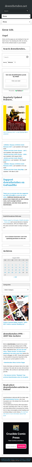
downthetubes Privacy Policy (10, 459)
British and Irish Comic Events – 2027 (15, 150)
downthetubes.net (16, 6)
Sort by (5, 62)
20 (16, 270)
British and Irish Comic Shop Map (14, 169)
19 (12, 270)
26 (12, 272)
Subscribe (16, 85)
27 (16, 272)
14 (19, 267)
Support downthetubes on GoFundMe (13, 182)
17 (5, 270)
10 (5, 267)
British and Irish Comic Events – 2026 (15, 154)
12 (12, 267)
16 (27, 267)
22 (23, 270)
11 (9, 267)
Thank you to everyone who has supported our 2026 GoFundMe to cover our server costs (15, 195)
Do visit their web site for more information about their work (15, 413)
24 (5, 272)
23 (27, 270)
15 (23, 267)
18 (9, 270)
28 (19, 272)
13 (16, 267)
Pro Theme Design (25, 460)
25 (9, 272)
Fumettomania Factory (12, 399)
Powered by (11, 90)
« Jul (15, 277)
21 (19, 270)
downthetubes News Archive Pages (14, 362)
